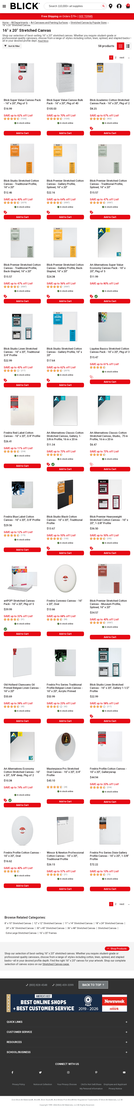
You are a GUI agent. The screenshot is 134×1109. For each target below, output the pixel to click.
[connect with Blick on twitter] (40, 1074)
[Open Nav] (4, 6)
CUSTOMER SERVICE (19, 1032)
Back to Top (91, 985)
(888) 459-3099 (65, 985)
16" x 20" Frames (48, 933)
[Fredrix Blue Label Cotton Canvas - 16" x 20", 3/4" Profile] (22, 494)
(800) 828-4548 (38, 985)
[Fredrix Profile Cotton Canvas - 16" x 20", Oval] (22, 830)
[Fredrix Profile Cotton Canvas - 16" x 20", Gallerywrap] (110, 746)
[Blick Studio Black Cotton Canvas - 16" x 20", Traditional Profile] (65, 494)
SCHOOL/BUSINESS (19, 1052)
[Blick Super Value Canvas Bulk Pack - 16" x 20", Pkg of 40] (65, 77)
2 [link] (115, 57)
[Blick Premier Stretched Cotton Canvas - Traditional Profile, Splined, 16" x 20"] (110, 158)
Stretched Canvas (107, 928)
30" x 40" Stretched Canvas (51, 928)
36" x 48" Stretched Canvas (81, 928)
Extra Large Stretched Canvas (21, 933)
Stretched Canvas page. (55, 964)
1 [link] (111, 57)
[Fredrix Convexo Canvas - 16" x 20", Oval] (65, 578)
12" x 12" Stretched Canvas (48, 923)
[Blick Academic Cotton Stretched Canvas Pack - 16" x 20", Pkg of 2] (110, 77)
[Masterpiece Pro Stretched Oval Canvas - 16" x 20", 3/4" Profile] (65, 746)
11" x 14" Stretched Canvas (79, 923)
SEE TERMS (86, 16)
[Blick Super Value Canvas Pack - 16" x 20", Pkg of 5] (22, 77)
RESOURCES (14, 1042)
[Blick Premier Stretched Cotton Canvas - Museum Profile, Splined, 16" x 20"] (110, 578)
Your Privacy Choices (67, 1084)
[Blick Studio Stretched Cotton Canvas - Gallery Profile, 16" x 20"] (65, 326)
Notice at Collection (43, 1084)
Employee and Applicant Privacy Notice (115, 1086)
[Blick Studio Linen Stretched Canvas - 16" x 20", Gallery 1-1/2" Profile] (110, 662)
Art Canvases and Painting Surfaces (49, 22)
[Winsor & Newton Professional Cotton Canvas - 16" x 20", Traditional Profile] (65, 830)
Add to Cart (22, 133)
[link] (122, 57)
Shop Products (118, 948)
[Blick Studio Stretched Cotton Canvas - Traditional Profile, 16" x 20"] (22, 158)
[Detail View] (128, 46)
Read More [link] (43, 41)
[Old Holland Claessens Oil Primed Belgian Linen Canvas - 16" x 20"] (22, 662)
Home (5, 22)
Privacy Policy (18, 1084)
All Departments (19, 22)
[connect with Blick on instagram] (68, 1074)
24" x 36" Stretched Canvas (20, 928)
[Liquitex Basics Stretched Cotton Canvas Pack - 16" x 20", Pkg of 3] (110, 326)
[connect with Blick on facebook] (12, 1074)
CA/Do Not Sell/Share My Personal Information (91, 1086)
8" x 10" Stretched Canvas (18, 923)
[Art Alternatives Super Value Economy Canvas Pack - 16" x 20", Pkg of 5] (110, 242)
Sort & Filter (14, 46)
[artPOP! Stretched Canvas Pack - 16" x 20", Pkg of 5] (22, 578)
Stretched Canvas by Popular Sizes (89, 22)
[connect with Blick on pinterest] (96, 1074)
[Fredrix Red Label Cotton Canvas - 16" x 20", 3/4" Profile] (22, 410)
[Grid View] (120, 46)
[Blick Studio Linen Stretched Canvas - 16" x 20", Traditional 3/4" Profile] (22, 326)
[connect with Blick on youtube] (124, 1074)
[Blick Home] (25, 6)
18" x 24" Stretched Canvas (109, 923)
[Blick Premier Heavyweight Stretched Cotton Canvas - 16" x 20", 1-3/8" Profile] (110, 494)
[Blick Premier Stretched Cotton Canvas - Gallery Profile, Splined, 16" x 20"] (65, 158)
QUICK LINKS (14, 1021)
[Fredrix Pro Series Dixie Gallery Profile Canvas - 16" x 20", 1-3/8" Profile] (110, 830)
